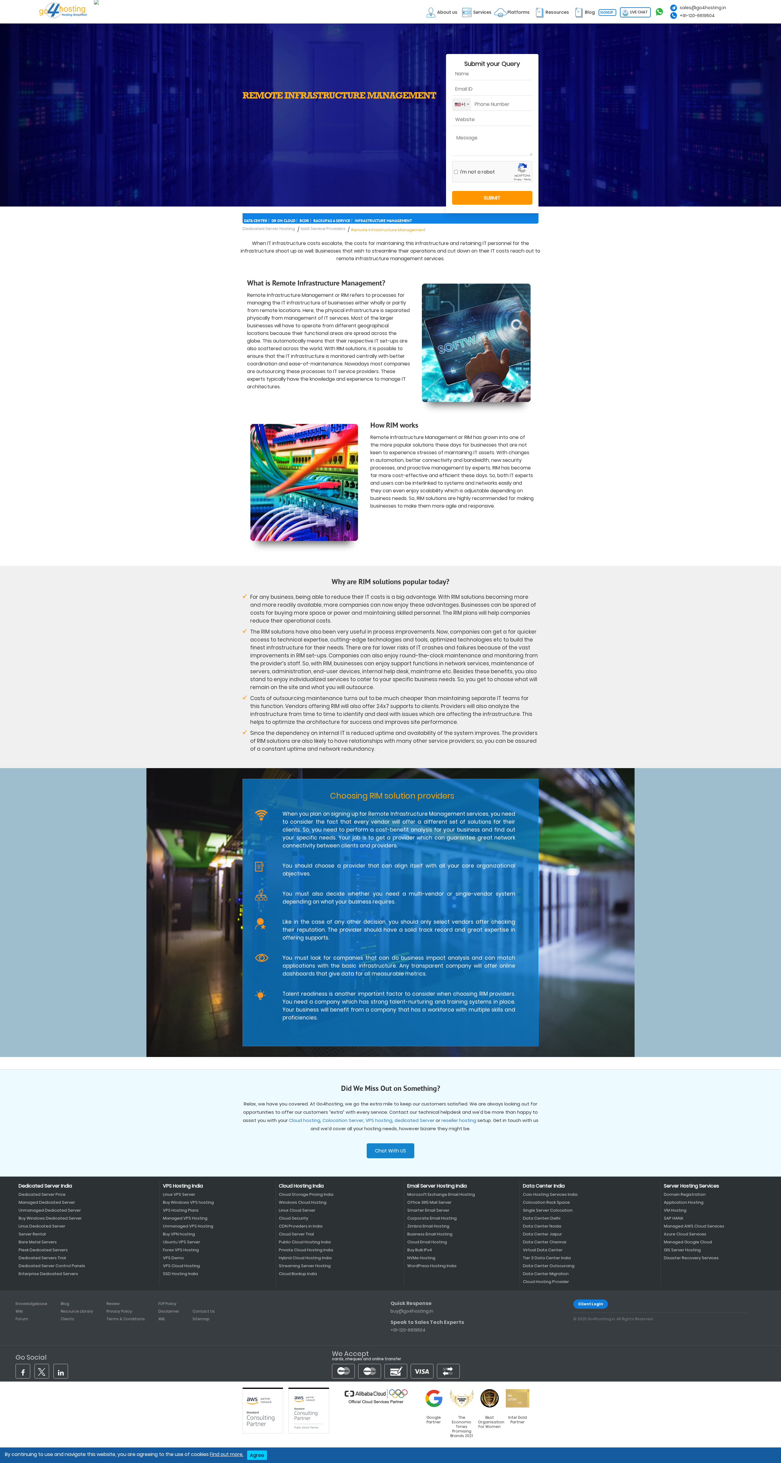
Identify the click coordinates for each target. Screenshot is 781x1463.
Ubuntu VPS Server (181, 1242)
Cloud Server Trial (296, 1234)
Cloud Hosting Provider (546, 1282)
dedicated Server (414, 1120)
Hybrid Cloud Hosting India (305, 1258)
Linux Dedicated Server (42, 1226)
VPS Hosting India (183, 1185)
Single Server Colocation (548, 1210)
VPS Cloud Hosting (181, 1266)
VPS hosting (378, 1120)
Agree (257, 1455)
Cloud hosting (304, 1120)
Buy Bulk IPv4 (419, 1250)
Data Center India (544, 1185)
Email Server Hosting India (437, 1185)
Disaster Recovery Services (691, 1258)
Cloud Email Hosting (427, 1242)
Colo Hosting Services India (550, 1194)
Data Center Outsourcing (548, 1266)
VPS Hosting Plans (181, 1210)
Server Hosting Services (691, 1185)
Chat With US (390, 1150)
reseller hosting (458, 1120)
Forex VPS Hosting (181, 1250)
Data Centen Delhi (541, 1218)
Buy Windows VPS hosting (188, 1202)
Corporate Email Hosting (432, 1218)
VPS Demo (173, 1258)
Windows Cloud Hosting (302, 1202)
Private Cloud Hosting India (306, 1250)
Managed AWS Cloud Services (694, 1226)
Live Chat (638, 12)
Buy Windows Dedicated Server (50, 1218)
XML (161, 1318)
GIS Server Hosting (682, 1250)
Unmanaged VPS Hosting (188, 1226)
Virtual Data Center (543, 1250)
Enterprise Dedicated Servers (48, 1274)
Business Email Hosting (429, 1234)
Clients (67, 1318)
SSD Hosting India (180, 1274)
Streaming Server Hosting (305, 1266)
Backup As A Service (331, 221)
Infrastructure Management (383, 221)
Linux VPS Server (179, 1194)
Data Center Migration (546, 1274)
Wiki (19, 1311)
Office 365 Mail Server (429, 1202)
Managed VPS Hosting (185, 1218)
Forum (22, 1318)
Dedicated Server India (45, 1185)
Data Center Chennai (544, 1242)
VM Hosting (675, 1210)
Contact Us (204, 1311)
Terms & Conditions (125, 1318)
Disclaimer (168, 1311)
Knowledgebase (31, 1303)
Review (113, 1303)
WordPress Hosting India (431, 1266)
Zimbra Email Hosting (428, 1226)
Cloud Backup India (298, 1274)
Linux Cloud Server (297, 1210)
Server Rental (32, 1234)
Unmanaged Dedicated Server (50, 1210)
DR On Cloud (283, 221)
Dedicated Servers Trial (42, 1258)
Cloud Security (293, 1218)
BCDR (304, 221)
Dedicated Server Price (42, 1194)
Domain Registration (685, 1194)
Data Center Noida (542, 1226)
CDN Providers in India (300, 1226)
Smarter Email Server (428, 1210)
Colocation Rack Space (546, 1202)
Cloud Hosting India (301, 1185)
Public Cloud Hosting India (305, 1242)
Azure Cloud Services (685, 1234)
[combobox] (461, 104)
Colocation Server (342, 1120)
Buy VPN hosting (179, 1234)
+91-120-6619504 (697, 16)
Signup (606, 12)
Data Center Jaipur (542, 1234)
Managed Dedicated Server (47, 1202)
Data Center (255, 221)
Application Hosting (684, 1202)
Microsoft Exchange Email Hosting (441, 1194)
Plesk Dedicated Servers (43, 1250)
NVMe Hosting (421, 1258)
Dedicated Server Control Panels (52, 1266)
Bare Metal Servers (38, 1242)
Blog (65, 1303)
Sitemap (201, 1318)
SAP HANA (673, 1218)
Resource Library (77, 1311)
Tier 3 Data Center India (547, 1258)
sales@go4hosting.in (703, 8)
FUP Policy (167, 1303)
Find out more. (226, 1454)
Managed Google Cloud (688, 1242)
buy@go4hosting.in (411, 1311)
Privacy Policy (119, 1311)
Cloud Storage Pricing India (306, 1194)
